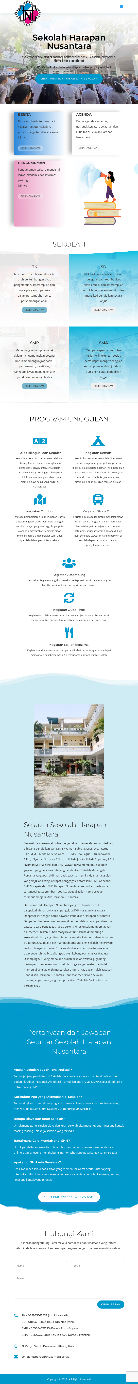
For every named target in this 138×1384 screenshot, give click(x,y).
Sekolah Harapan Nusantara (69, 41)
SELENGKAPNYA (30, 196)
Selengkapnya (30, 148)
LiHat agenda (88, 147)
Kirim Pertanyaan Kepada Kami (69, 1196)
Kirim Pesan (110, 1304)
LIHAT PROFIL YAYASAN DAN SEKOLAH (69, 78)
